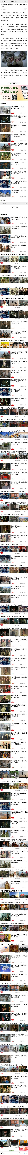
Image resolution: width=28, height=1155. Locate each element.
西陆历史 (14, 1)
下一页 (18, 83)
